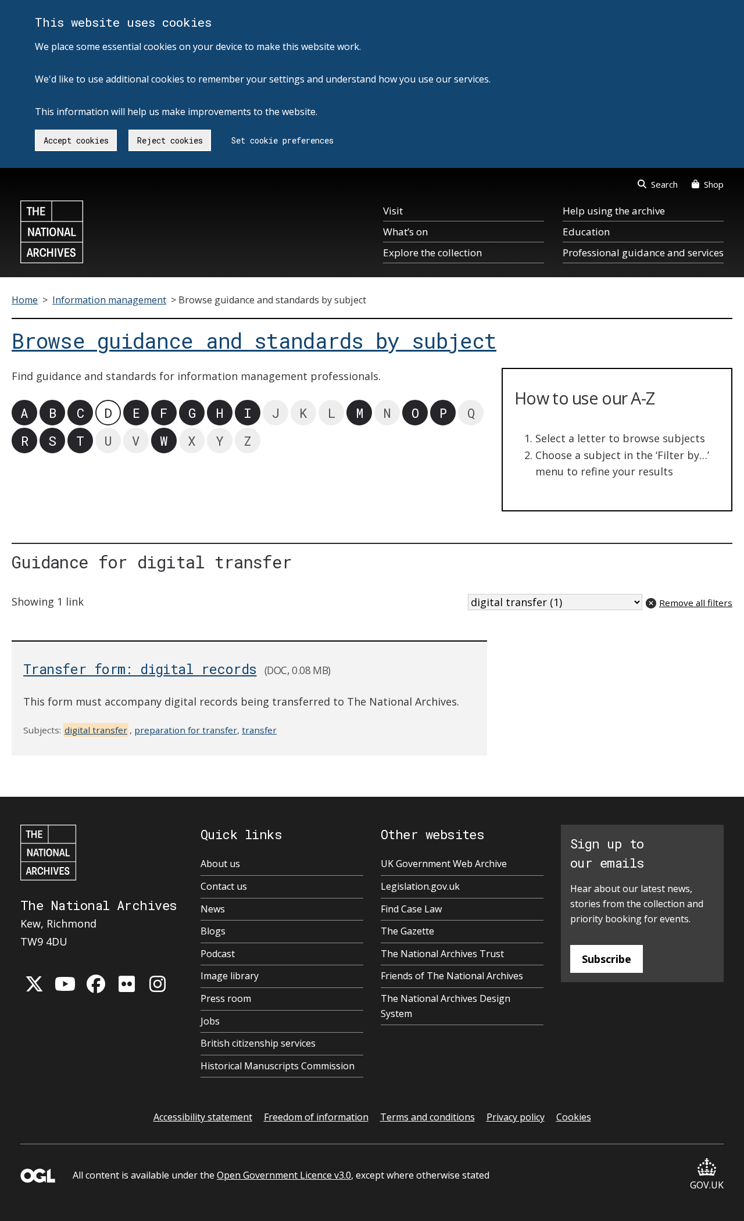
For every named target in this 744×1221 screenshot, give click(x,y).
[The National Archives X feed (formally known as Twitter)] (34, 984)
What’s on (405, 231)
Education (586, 231)
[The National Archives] (51, 231)
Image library (230, 975)
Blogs (213, 931)
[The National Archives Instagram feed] (157, 984)
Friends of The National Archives (452, 975)
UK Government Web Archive (444, 863)
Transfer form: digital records (139, 669)
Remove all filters (695, 602)
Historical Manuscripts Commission (278, 1065)
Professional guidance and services (643, 252)
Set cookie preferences (282, 140)
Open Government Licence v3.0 (284, 1175)
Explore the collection (432, 252)
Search (664, 184)
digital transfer (96, 730)
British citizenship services (258, 1043)
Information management (109, 299)
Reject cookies (170, 140)
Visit (393, 210)
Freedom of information (316, 1117)
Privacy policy (516, 1117)
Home (25, 299)
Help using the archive (614, 210)
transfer (259, 730)
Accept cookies (76, 140)
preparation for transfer (185, 730)
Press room (226, 998)
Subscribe (606, 959)
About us (220, 863)
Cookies (573, 1117)
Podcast (218, 953)
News (213, 909)
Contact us (224, 886)
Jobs (210, 1021)
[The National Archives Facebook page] (96, 984)
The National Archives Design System (445, 1006)
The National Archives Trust (442, 953)
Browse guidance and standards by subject (254, 341)
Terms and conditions (427, 1117)
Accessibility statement (202, 1117)
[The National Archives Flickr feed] (127, 984)
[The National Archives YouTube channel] (65, 984)
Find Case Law (411, 909)
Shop (714, 184)
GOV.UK (707, 1185)
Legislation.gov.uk (420, 886)
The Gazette (407, 931)
